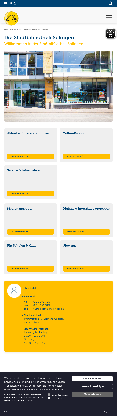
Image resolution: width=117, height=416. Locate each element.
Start (6, 30)
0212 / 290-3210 (41, 301)
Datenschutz (9, 412)
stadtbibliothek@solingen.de (48, 308)
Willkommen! (43, 30)
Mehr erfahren (92, 394)
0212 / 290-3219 (41, 305)
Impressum (108, 412)
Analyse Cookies (58, 399)
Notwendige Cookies (60, 395)
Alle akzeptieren (92, 378)
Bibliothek (29, 296)
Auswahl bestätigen (92, 386)
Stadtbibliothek (33, 315)
